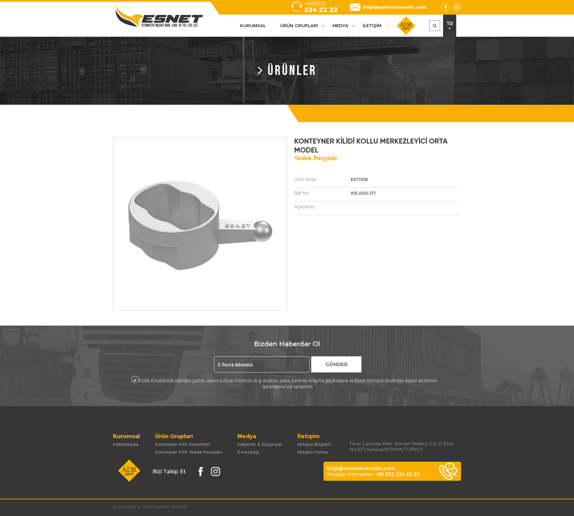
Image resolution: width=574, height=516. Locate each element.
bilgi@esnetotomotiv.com (394, 7)
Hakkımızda (125, 444)
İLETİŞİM (372, 25)
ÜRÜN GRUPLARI (299, 25)
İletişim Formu (312, 452)
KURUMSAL (253, 25)
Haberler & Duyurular (260, 444)
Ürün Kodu (305, 179)
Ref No (301, 193)
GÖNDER (336, 364)
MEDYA (340, 25)
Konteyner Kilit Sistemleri (182, 444)
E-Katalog (248, 452)
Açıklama (304, 207)
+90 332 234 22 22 (397, 474)
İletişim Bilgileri (314, 444)
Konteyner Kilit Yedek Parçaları (188, 452)
